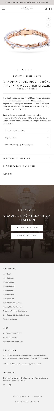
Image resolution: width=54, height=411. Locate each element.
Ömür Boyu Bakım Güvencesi (19, 166)
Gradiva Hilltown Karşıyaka (14, 355)
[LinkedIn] (10, 385)
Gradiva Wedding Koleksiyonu (15, 311)
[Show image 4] (31, 69)
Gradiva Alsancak (10, 358)
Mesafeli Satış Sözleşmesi (13, 341)
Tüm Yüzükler (8, 282)
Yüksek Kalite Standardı (17, 158)
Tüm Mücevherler (10, 319)
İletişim (7, 174)
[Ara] (46, 9)
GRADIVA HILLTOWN (26, 236)
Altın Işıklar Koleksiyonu (12, 307)
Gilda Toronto (24, 358)
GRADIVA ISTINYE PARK (27, 228)
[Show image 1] (22, 69)
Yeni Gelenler (8, 278)
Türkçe (36, 396)
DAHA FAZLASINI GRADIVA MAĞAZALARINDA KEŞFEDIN (27, 2)
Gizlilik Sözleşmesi (10, 337)
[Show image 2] (25, 69)
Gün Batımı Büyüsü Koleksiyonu (16, 315)
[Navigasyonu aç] (3, 9)
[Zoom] (48, 18)
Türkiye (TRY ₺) (19, 396)
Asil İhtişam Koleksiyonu (13, 303)
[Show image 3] (28, 69)
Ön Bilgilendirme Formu (12, 333)
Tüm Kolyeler (8, 299)
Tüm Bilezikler (8, 294)
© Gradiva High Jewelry (27, 402)
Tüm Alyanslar (9, 286)
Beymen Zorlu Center (39, 358)
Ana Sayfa (7, 274)
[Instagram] (4, 385)
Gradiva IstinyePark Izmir (36, 355)
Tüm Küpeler (8, 290)
